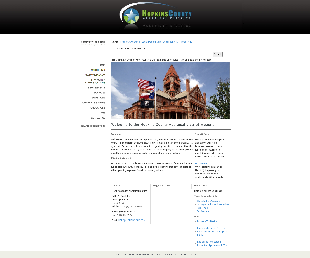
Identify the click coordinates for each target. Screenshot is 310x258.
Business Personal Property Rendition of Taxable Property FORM (212, 231)
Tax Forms (202, 207)
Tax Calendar (203, 211)
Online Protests (203, 161)
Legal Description (151, 41)
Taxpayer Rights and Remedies (213, 204)
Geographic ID (170, 41)
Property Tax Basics (207, 221)
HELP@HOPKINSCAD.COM (131, 220)
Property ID (186, 41)
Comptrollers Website (208, 201)
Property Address (130, 41)
